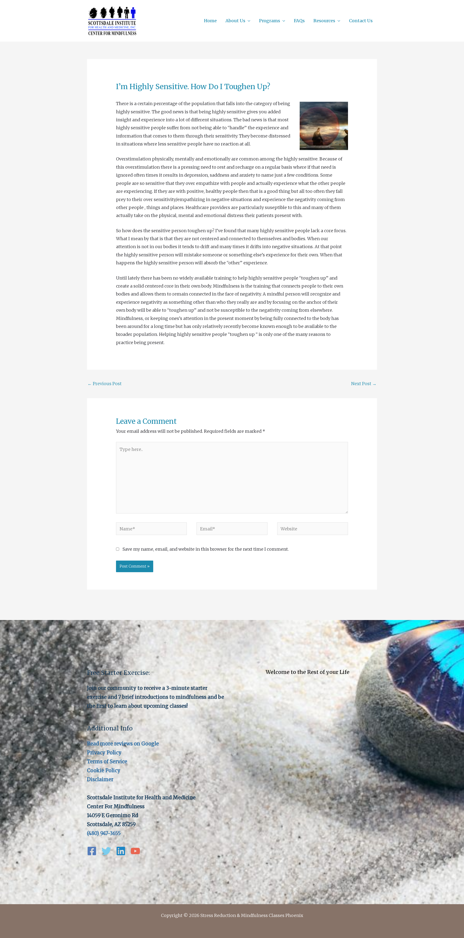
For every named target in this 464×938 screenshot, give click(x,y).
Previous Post (104, 383)
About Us (235, 20)
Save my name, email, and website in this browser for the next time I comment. (206, 549)
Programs (269, 20)
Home (210, 20)
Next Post (364, 383)
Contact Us (361, 20)
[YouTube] (135, 851)
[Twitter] (106, 851)
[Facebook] (92, 851)
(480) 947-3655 (104, 833)
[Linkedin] (121, 851)
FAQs (299, 20)
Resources (324, 20)
